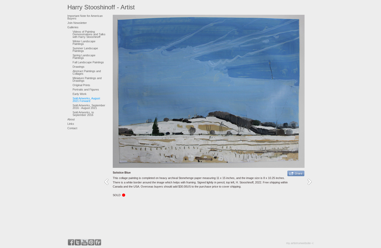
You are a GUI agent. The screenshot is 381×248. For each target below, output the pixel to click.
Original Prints (81, 85)
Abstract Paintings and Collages (87, 72)
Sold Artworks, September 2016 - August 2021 (89, 106)
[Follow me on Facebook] (71, 242)
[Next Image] (311, 182)
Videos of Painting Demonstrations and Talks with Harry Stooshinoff (89, 34)
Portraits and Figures (86, 89)
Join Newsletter (77, 22)
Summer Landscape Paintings (85, 49)
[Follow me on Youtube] (84, 242)
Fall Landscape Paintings (88, 62)
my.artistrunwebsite (298, 243)
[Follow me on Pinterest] (91, 242)
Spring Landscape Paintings (84, 56)
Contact (72, 128)
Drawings (78, 66)
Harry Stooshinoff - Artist (101, 7)
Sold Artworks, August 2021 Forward (86, 99)
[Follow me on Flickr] (98, 242)
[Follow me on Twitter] (78, 242)
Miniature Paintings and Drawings (87, 79)
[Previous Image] (108, 182)
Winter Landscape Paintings (84, 42)
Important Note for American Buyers (85, 17)
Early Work (80, 93)
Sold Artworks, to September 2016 (83, 113)
